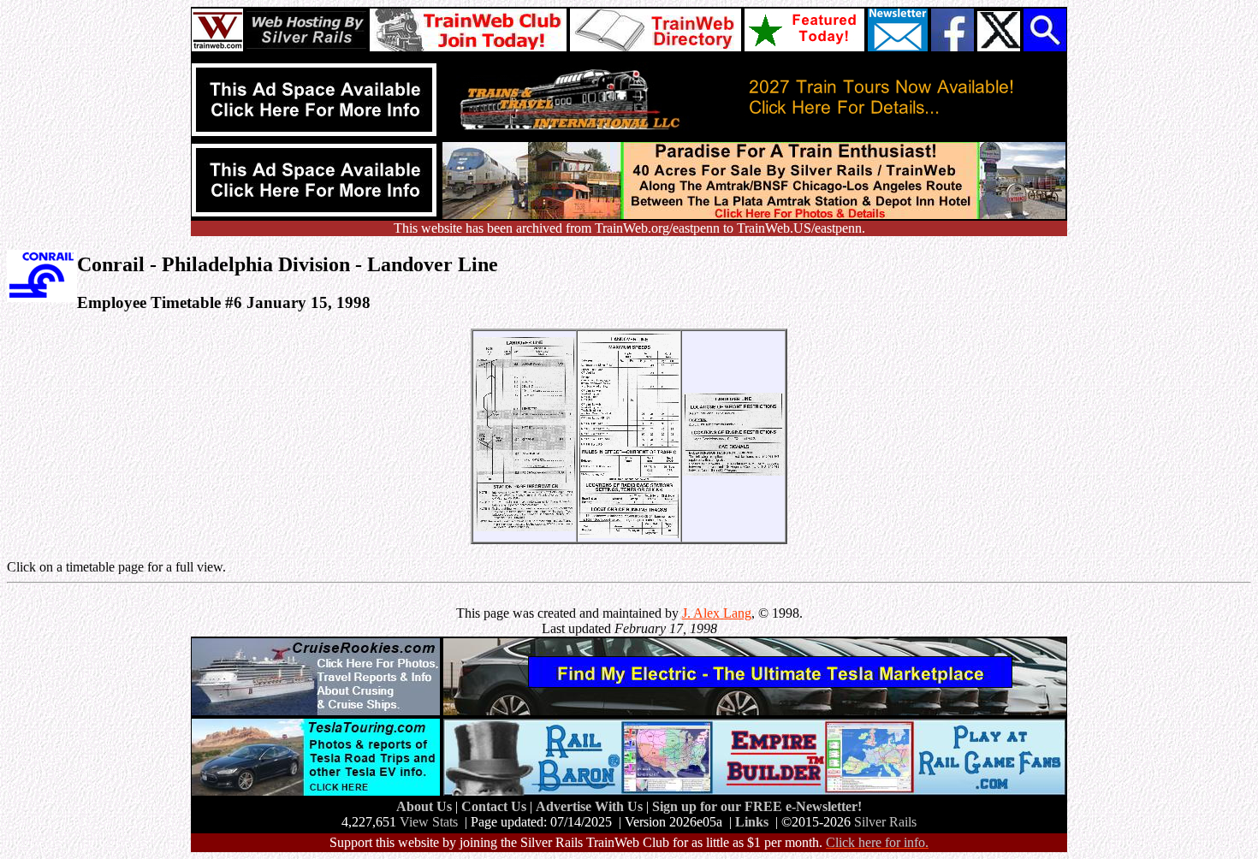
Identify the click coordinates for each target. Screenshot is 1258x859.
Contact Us (495, 806)
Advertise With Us (591, 806)
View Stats (429, 822)
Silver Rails (885, 822)
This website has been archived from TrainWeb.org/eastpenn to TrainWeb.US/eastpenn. (629, 228)
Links (751, 822)
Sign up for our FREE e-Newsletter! (757, 806)
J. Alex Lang (716, 613)
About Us (425, 806)
